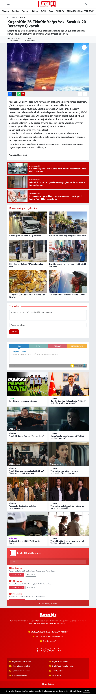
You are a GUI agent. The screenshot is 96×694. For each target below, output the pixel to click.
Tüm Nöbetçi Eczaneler (49, 603)
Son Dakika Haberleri (19, 675)
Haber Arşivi (56, 675)
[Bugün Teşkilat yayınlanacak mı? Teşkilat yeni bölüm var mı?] (68, 419)
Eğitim (35, 11)
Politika (15, 11)
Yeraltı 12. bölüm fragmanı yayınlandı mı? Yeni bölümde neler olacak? (67, 542)
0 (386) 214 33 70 (18, 587)
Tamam (87, 691)
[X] (42, 650)
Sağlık (43, 11)
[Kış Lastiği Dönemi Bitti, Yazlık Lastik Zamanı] (27, 524)
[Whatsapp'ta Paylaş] (19, 94)
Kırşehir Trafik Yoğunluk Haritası (63, 666)
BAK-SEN (60, 11)
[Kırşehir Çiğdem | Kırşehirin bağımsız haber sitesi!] (47, 4)
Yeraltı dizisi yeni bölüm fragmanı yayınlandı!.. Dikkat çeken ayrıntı (64, 472)
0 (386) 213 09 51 (18, 574)
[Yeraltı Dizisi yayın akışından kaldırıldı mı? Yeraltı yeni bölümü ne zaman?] (27, 454)
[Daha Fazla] (23, 94)
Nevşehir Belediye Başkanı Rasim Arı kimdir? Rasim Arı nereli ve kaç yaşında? (68, 402)
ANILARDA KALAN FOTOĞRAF (80, 11)
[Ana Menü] (8, 4)
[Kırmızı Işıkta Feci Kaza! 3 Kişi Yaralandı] (28, 222)
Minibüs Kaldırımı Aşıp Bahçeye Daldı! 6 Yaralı (67, 236)
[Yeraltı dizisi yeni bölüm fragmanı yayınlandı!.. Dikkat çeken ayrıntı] (68, 454)
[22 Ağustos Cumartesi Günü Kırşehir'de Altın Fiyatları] (28, 281)
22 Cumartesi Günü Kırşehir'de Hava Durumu (67, 295)
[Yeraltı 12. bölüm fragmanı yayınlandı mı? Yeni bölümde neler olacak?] (68, 524)
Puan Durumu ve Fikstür (21, 671)
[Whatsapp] (54, 650)
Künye (44, 684)
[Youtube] (50, 650)
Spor (51, 11)
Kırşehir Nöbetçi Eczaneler (21, 662)
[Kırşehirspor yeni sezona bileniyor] (27, 384)
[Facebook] (37, 650)
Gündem (5, 11)
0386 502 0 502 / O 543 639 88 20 (49, 637)
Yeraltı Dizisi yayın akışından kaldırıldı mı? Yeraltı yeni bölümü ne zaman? (26, 472)
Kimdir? (53, 398)
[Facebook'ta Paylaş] (10, 94)
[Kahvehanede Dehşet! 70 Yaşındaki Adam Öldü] (28, 251)
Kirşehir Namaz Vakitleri (21, 666)
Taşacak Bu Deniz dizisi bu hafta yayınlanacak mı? (22, 507)
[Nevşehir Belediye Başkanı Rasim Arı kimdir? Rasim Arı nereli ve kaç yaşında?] (68, 384)
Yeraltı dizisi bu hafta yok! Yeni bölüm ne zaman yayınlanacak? (67, 507)
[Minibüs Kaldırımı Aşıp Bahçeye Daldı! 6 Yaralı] (68, 222)
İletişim (51, 684)
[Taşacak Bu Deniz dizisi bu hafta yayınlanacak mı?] (27, 489)
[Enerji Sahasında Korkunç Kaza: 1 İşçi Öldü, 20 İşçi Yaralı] (68, 251)
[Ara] (86, 4)
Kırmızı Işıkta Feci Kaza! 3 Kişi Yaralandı (25, 236)
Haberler (11, 18)
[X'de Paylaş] (14, 94)
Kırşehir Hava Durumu (60, 662)
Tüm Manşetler (57, 671)
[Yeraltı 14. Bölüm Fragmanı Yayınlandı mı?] (27, 419)
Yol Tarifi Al (31, 574)
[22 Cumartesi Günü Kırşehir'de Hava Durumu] (68, 281)
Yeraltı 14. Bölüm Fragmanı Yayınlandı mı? (26, 436)
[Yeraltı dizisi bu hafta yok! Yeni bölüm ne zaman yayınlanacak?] (68, 489)
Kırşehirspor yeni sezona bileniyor (23, 401)
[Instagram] (46, 650)
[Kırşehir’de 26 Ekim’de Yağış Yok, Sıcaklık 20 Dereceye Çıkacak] (48, 67)
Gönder (14, 331)
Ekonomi (26, 11)
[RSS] (59, 650)
